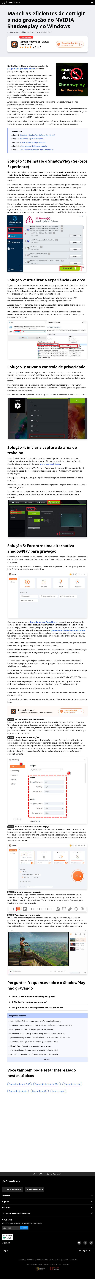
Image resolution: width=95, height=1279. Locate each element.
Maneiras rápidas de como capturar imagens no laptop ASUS (34, 1050)
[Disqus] (47, 1133)
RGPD (58, 1260)
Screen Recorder (53, 1174)
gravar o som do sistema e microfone (68, 630)
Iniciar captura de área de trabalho (33, 146)
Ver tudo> (47, 1059)
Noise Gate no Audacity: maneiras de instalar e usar (30, 1046)
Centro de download (14, 1189)
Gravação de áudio (18, 1091)
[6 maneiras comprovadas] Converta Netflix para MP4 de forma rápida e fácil (40, 1038)
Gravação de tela (72, 1084)
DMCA (52, 1260)
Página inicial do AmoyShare (39, 1174)
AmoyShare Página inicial (11, 1181)
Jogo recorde (58, 1091)
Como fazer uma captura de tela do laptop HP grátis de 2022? (34, 1042)
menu (92, 2)
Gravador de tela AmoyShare (43, 622)
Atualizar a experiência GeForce (32, 139)
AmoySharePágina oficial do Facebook (85, 1243)
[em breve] (79, 1243)
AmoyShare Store (36, 1189)
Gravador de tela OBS (19, 1084)
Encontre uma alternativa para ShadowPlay (36, 150)
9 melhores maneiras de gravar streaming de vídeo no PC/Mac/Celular (37, 1033)
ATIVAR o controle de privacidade (32, 142)
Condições (21, 1260)
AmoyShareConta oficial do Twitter (91, 1243)
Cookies (65, 1260)
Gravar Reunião (39, 1091)
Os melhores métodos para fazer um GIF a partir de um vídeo (34, 1054)
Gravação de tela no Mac (47, 1084)
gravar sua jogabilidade (50, 464)
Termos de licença (42, 1260)
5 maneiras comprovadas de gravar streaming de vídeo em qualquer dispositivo (41, 1025)
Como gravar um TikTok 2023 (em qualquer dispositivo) (31, 1029)
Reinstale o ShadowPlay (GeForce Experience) (37, 135)
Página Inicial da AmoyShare (11, 2)
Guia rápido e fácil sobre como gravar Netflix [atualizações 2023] (35, 1021)
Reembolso (73, 1260)
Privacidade (30, 1260)
